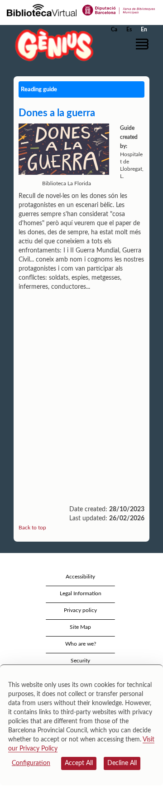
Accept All (79, 763)
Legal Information (80, 593)
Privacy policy (80, 610)
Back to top (32, 527)
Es (129, 29)
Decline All (122, 763)
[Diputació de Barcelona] (119, 10)
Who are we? (80, 644)
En (144, 29)
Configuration (31, 763)
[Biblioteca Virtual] (42, 10)
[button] (143, 44)
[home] (52, 44)
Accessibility (80, 576)
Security (80, 660)
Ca (114, 29)
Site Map (80, 627)
